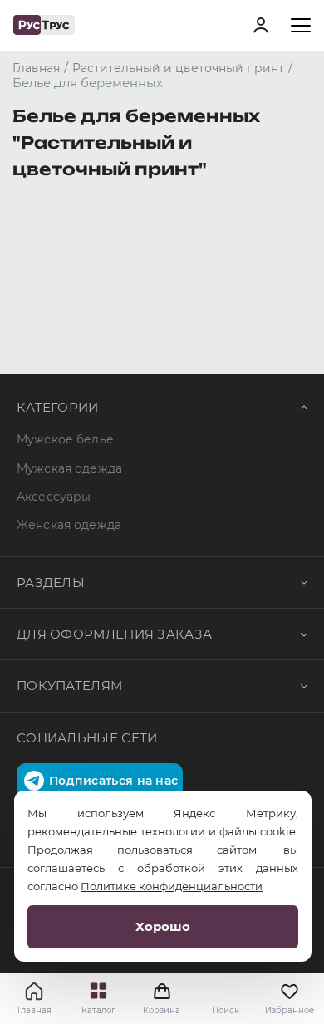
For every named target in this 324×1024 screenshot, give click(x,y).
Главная (34, 1010)
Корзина (161, 998)
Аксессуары (54, 496)
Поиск (225, 1010)
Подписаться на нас (113, 780)
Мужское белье (65, 439)
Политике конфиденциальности (172, 886)
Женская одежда (69, 524)
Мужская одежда (69, 468)
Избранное (289, 1010)
